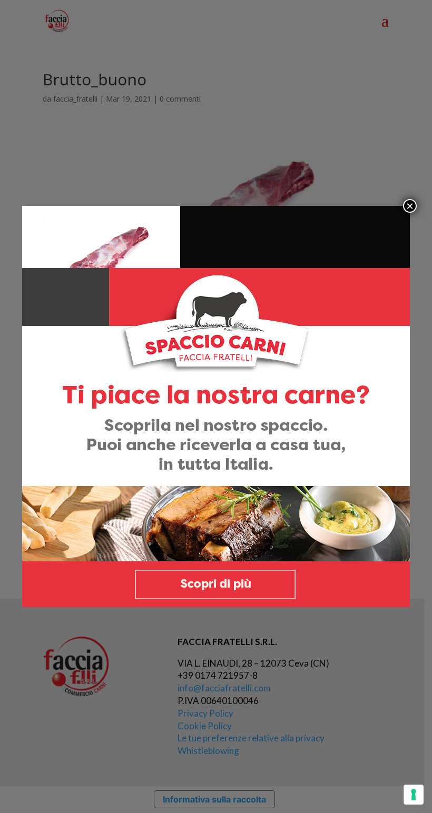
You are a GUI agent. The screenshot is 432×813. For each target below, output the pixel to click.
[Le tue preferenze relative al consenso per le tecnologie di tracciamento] (414, 795)
